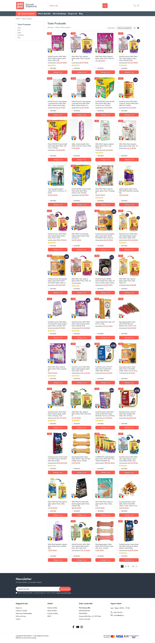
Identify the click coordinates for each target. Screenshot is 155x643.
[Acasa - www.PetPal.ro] (26, 6)
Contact (18, 619)
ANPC (49, 616)
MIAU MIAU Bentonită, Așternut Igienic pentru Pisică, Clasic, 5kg (57, 504)
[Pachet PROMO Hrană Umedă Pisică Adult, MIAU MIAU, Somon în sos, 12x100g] (81, 175)
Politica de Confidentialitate (64, 593)
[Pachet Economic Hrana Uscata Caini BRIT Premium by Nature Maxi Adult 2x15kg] (57, 443)
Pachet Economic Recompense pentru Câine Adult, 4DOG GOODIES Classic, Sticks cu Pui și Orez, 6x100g (57, 281)
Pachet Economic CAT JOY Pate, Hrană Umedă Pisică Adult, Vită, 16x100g (127, 414)
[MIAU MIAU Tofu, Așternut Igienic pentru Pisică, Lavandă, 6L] (81, 43)
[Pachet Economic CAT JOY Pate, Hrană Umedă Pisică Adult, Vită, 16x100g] (129, 398)
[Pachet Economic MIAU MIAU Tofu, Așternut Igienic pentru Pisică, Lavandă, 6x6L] (129, 43)
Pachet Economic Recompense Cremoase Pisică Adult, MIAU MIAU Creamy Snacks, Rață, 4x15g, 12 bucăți (57, 103)
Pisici (19, 30)
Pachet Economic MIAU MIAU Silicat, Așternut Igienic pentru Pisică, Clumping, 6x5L (57, 414)
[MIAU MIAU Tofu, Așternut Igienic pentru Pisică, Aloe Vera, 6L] (81, 398)
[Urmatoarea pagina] (136, 566)
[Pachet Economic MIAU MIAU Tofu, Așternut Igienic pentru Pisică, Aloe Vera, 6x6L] (81, 531)
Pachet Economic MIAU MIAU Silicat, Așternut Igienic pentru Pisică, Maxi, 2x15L (81, 369)
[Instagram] (82, 627)
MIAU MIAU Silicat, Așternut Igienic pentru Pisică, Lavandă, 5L (57, 369)
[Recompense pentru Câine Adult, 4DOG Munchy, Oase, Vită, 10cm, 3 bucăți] (105, 531)
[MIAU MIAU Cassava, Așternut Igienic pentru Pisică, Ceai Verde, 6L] (105, 130)
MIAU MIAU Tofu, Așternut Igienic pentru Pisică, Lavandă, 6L (81, 58)
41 (133, 566)
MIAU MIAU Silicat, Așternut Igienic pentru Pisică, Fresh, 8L (104, 57)
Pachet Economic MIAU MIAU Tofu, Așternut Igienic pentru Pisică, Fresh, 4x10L (57, 236)
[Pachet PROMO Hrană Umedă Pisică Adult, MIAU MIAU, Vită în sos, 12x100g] (57, 130)
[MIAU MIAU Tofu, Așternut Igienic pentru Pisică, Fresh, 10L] (81, 265)
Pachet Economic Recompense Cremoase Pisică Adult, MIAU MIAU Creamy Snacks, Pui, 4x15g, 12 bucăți (81, 103)
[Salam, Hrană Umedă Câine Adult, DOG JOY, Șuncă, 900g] (81, 130)
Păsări (19, 33)
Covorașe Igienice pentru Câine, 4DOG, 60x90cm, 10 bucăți (57, 191)
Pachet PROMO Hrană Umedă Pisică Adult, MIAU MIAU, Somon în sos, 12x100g (81, 191)
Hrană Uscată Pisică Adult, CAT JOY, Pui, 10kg (105, 323)
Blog (81, 13)
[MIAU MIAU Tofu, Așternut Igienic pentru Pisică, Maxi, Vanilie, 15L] (129, 265)
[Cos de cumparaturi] (138, 5)
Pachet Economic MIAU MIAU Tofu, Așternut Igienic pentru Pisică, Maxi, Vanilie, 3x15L (128, 236)
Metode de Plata (52, 608)
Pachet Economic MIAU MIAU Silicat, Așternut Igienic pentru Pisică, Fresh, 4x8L (57, 58)
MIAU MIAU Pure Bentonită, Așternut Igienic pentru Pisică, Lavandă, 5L (81, 236)
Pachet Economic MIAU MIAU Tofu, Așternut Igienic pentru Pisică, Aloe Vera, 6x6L (81, 546)
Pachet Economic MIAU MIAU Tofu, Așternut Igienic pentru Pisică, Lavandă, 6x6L (128, 58)
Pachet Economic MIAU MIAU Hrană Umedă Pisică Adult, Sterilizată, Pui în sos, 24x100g (104, 414)
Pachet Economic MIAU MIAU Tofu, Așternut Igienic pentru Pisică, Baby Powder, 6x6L (128, 459)
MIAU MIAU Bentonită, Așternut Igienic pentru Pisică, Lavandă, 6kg (57, 546)
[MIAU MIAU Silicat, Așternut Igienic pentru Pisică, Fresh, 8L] (105, 43)
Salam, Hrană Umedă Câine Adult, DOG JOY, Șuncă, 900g (81, 145)
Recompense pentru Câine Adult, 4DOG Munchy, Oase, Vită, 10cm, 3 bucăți (104, 546)
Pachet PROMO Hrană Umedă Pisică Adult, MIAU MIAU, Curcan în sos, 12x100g (104, 103)
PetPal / (18, 19)
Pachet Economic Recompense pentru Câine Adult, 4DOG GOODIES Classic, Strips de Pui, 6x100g (104, 236)
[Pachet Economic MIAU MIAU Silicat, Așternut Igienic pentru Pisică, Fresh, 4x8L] (57, 43)
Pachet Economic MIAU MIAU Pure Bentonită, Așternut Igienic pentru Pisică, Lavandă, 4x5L (57, 324)
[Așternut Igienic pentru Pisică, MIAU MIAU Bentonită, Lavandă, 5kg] (129, 175)
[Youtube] (77, 627)
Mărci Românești (59, 13)
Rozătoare (21, 35)
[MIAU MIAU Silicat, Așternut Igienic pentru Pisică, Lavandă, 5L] (57, 353)
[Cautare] (105, 5)
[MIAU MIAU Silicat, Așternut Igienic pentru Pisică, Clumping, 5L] (105, 175)
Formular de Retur (52, 613)
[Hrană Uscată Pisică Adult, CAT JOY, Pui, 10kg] (105, 308)
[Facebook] (73, 627)
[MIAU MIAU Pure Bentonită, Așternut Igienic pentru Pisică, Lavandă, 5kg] (81, 488)
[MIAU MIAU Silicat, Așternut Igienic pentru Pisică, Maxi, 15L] (129, 130)
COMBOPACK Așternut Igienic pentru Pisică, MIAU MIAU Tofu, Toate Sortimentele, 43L (105, 459)
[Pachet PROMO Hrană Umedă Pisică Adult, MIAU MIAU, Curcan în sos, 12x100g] (105, 88)
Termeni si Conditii (21, 611)
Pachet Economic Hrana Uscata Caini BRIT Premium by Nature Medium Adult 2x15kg (128, 546)
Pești (19, 37)
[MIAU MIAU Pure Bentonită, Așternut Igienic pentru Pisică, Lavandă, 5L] (81, 220)
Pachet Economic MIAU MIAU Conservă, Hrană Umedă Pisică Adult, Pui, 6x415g (128, 103)
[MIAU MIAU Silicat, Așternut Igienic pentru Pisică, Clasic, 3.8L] (105, 488)
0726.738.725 (117, 612)
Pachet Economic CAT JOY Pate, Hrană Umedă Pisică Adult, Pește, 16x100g (103, 369)
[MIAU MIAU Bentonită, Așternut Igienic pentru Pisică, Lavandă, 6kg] (57, 531)
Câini (19, 28)
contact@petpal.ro (118, 615)
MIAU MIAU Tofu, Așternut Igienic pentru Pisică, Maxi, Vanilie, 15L (127, 281)
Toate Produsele (27, 14)
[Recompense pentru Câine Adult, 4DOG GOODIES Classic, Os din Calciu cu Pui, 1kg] (129, 488)
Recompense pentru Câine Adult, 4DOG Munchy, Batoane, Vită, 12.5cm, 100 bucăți (127, 324)
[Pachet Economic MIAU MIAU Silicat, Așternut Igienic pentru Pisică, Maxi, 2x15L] (81, 353)
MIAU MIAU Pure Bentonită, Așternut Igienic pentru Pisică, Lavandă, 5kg (81, 504)
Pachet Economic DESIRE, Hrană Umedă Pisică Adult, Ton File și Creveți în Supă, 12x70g (105, 281)
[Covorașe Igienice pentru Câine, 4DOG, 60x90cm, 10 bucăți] (57, 175)
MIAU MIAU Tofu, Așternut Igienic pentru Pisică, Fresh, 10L (81, 280)
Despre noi (72, 13)
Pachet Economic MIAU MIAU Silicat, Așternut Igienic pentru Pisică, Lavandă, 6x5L (81, 324)
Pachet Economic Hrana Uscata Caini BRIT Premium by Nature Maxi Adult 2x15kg (57, 459)
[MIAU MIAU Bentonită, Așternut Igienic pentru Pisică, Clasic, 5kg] (57, 488)
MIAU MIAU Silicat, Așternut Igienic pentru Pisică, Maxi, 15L (128, 145)
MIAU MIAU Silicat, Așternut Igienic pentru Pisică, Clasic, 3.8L (104, 504)
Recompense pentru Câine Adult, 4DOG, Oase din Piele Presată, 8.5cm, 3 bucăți (81, 459)
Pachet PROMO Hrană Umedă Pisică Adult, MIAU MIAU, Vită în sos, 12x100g (57, 146)
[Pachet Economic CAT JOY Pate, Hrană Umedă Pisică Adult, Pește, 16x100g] (105, 353)
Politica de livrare (21, 616)
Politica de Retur (52, 611)
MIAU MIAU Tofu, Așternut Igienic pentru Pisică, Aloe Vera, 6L (81, 414)
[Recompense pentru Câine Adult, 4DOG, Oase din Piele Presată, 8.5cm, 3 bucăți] (81, 443)
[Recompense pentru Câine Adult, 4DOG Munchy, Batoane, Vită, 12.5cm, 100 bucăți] (129, 308)
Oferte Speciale (44, 13)
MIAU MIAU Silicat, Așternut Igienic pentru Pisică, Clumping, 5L (105, 191)
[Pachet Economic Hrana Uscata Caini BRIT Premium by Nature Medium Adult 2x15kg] (129, 531)
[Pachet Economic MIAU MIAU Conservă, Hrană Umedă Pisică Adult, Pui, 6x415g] (129, 88)
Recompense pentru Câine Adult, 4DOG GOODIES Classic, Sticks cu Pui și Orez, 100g (128, 369)
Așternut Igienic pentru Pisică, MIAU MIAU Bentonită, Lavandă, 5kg (129, 191)
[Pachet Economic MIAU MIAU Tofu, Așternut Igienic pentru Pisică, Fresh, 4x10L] (57, 220)
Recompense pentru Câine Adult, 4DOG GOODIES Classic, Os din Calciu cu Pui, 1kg (128, 504)
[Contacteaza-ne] (135, 5)
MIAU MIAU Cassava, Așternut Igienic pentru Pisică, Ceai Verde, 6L (104, 146)
